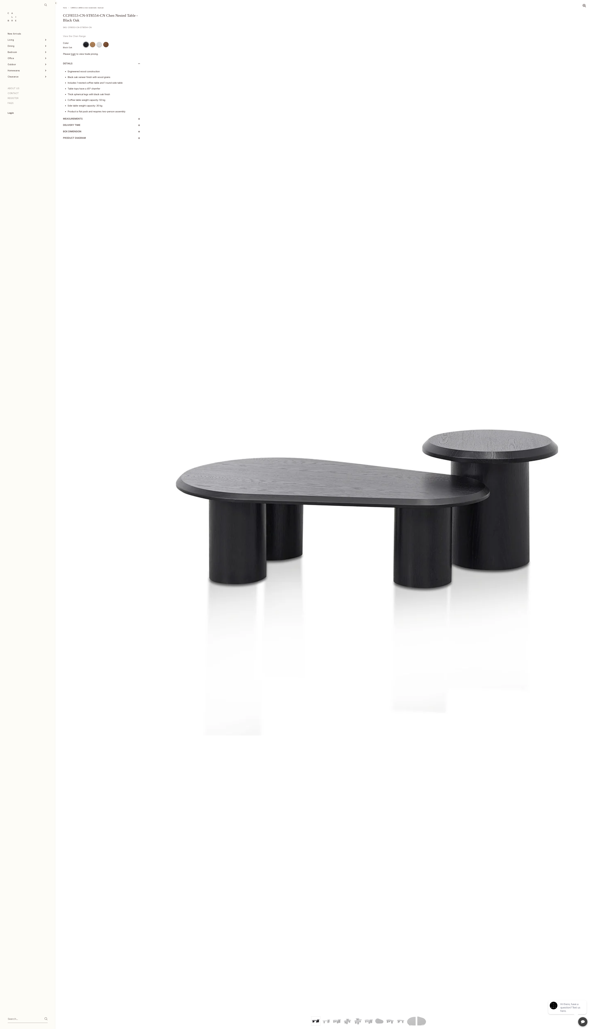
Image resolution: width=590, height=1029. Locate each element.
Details (68, 63)
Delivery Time (71, 125)
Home (65, 8)
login (73, 54)
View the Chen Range (74, 36)
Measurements (73, 118)
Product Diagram (74, 138)
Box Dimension (72, 131)
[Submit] (46, 1018)
